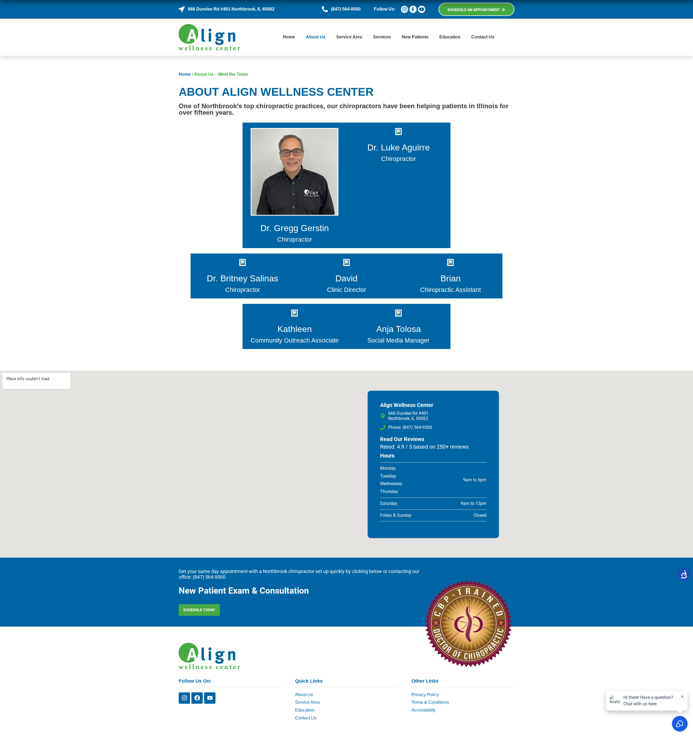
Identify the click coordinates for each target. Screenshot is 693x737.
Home (289, 37)
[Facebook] (197, 698)
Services (382, 37)
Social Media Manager (398, 340)
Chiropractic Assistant (450, 289)
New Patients (415, 37)
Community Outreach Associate (295, 340)
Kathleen (294, 329)
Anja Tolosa (398, 329)
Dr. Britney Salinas (242, 278)
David (346, 278)
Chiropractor (294, 239)
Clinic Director (346, 289)
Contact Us (482, 37)
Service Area (349, 37)
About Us (315, 37)
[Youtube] (209, 698)
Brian (450, 278)
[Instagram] (184, 698)
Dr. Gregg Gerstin (294, 228)
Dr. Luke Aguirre (398, 147)
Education (449, 37)
